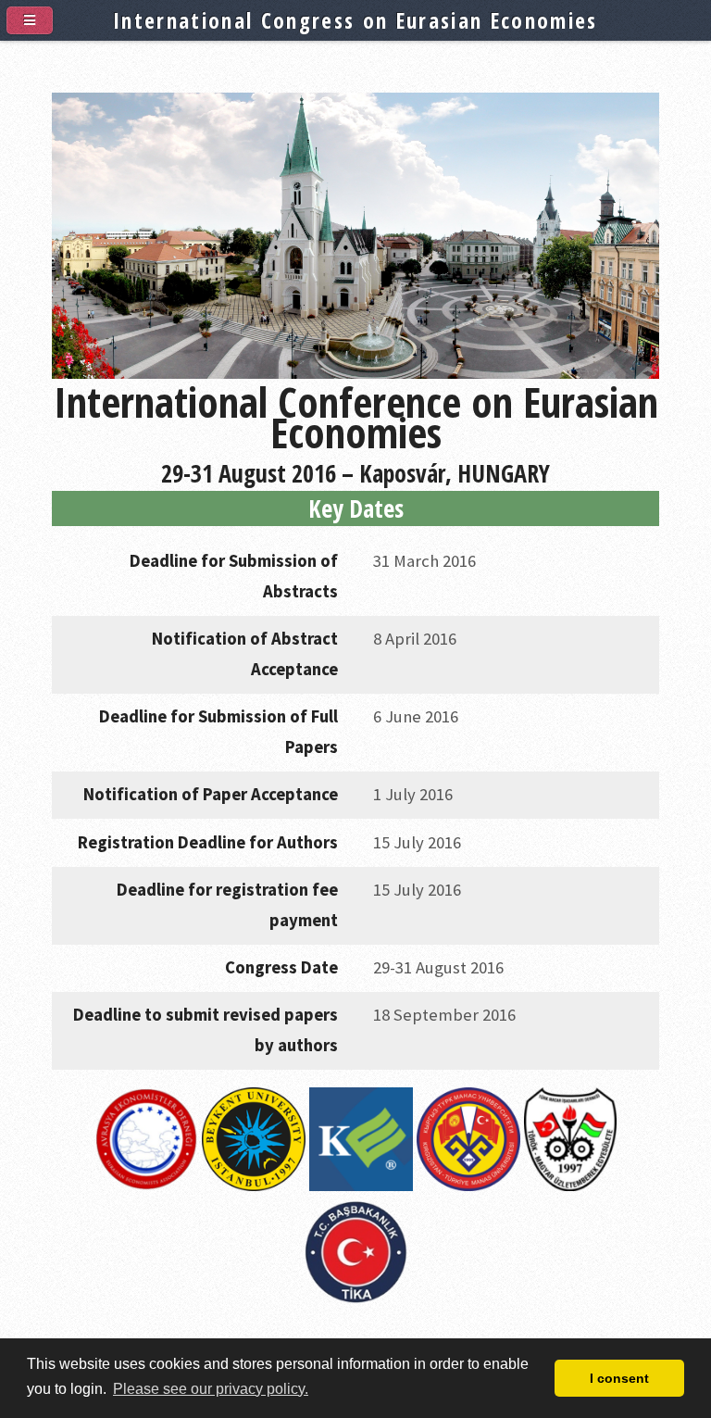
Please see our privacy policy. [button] (210, 1389)
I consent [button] (619, 1378)
